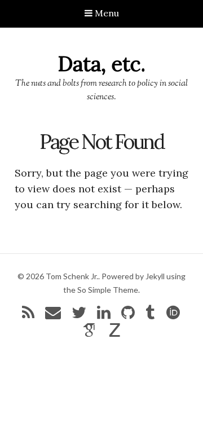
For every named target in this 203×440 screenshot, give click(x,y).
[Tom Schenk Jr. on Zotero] (115, 332)
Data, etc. (101, 64)
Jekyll (155, 276)
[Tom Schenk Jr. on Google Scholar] (89, 332)
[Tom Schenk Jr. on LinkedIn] (103, 315)
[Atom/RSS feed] (28, 315)
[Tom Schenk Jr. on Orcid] (173, 315)
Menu (105, 13)
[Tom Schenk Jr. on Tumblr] (150, 315)
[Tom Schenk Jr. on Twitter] (79, 315)
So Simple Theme (107, 289)
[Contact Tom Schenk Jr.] (53, 315)
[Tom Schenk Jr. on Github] (128, 315)
